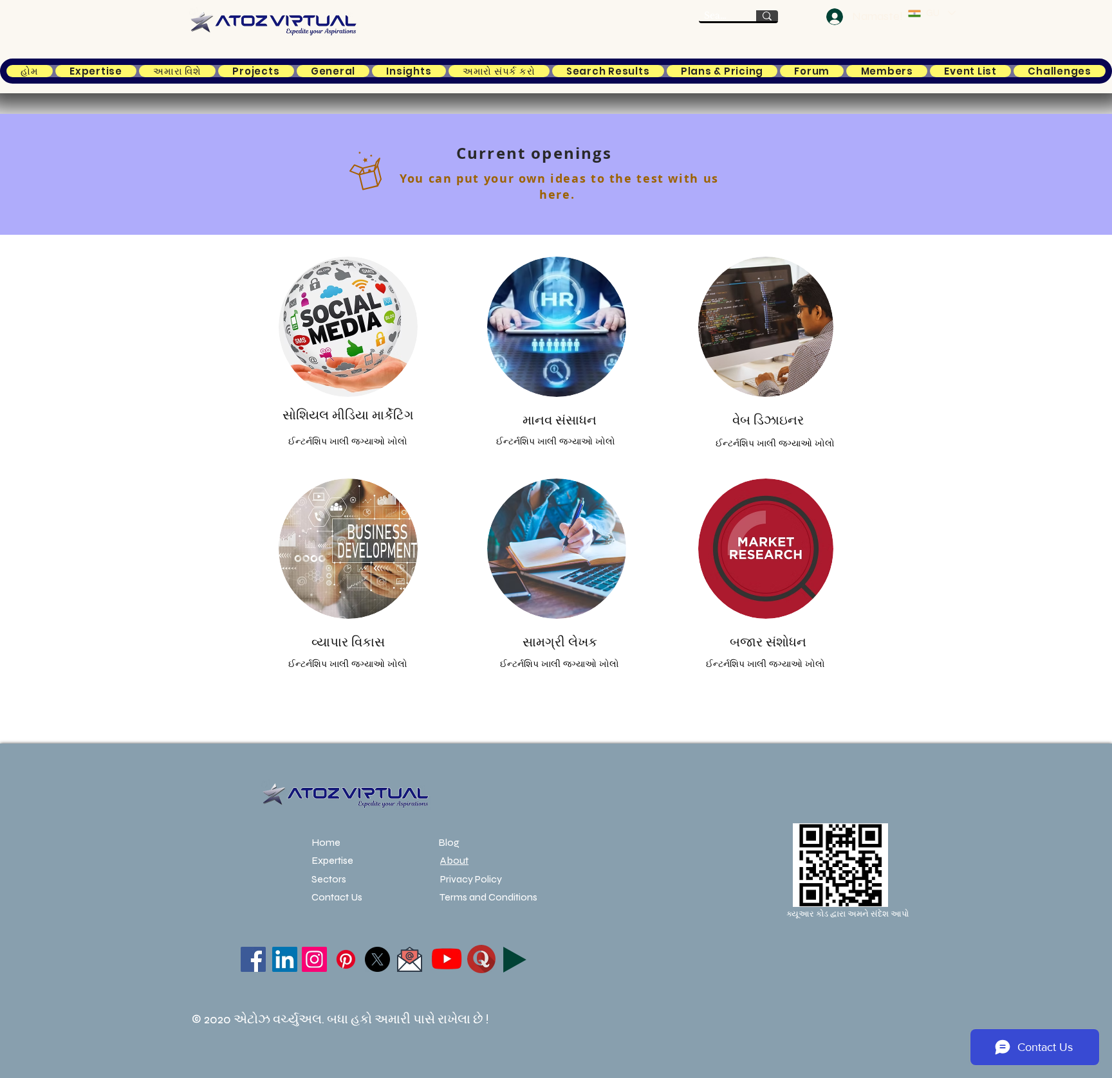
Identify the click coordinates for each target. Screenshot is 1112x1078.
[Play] (515, 960)
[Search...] (767, 15)
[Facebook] (253, 959)
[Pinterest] (345, 959)
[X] (377, 959)
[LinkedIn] (284, 959)
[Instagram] (314, 959)
